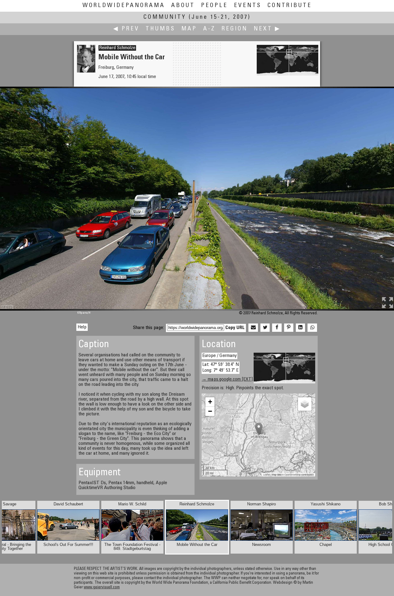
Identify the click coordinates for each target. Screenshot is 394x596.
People (214, 6)
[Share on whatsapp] (312, 327)
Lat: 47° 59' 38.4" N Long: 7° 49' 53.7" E (220, 367)
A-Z (209, 29)
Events (247, 6)
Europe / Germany (219, 355)
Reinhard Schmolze (117, 47)
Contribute (289, 6)
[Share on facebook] (276, 327)
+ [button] (210, 402)
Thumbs (160, 29)
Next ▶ (267, 29)
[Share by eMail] (253, 327)
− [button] (210, 411)
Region (234, 29)
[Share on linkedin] (300, 327)
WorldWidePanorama (123, 6)
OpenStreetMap (292, 474)
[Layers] (305, 404)
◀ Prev (126, 29)
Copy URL (235, 327)
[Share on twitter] (265, 327)
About (183, 6)
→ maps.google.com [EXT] (227, 379)
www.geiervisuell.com (102, 588)
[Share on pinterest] (288, 327)
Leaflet (266, 474)
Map (189, 29)
